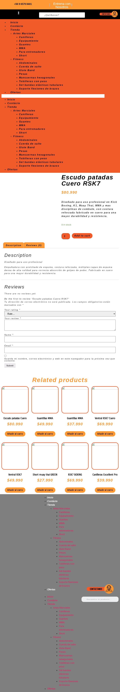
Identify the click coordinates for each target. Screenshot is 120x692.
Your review (12, 318)
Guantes (25, 44)
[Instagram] (112, 4)
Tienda (15, 30)
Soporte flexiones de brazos (39, 88)
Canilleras (26, 37)
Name (8, 335)
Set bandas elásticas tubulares (41, 85)
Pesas (23, 74)
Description (13, 245)
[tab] (13, 245)
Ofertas (15, 92)
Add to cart (82, 235)
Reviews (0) (34, 245)
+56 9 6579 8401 (23, 4)
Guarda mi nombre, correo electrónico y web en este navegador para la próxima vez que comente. (59, 360)
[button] (52, 96)
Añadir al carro (15, 433)
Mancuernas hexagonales (37, 77)
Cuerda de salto (30, 66)
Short (23, 55)
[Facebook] (103, 4)
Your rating (12, 310)
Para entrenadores (32, 52)
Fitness (18, 59)
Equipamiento (29, 41)
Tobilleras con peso (33, 81)
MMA (22, 48)
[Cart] (110, 24)
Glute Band (27, 70)
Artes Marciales (24, 33)
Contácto (16, 26)
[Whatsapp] (95, 4)
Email (8, 346)
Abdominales (28, 63)
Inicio (14, 22)
